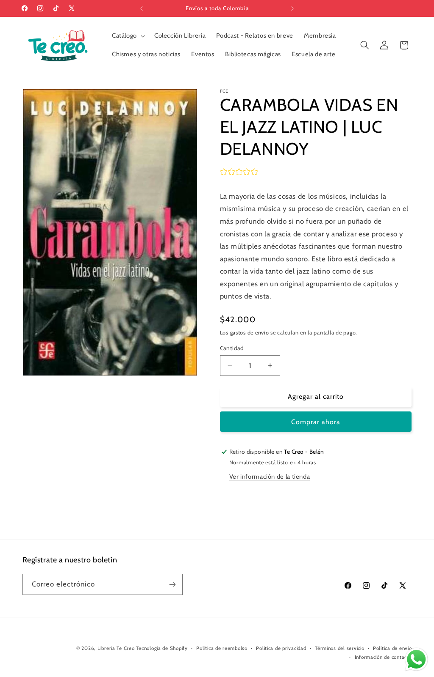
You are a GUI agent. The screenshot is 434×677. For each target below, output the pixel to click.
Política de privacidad (281, 648)
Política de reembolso (221, 648)
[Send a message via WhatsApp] (416, 659)
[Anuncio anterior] (141, 8)
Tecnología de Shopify (161, 648)
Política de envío (392, 648)
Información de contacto (383, 657)
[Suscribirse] (172, 584)
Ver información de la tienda (269, 476)
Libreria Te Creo (116, 648)
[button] (127, 36)
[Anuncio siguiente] (292, 8)
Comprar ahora (316, 422)
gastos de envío (249, 332)
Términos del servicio (339, 648)
